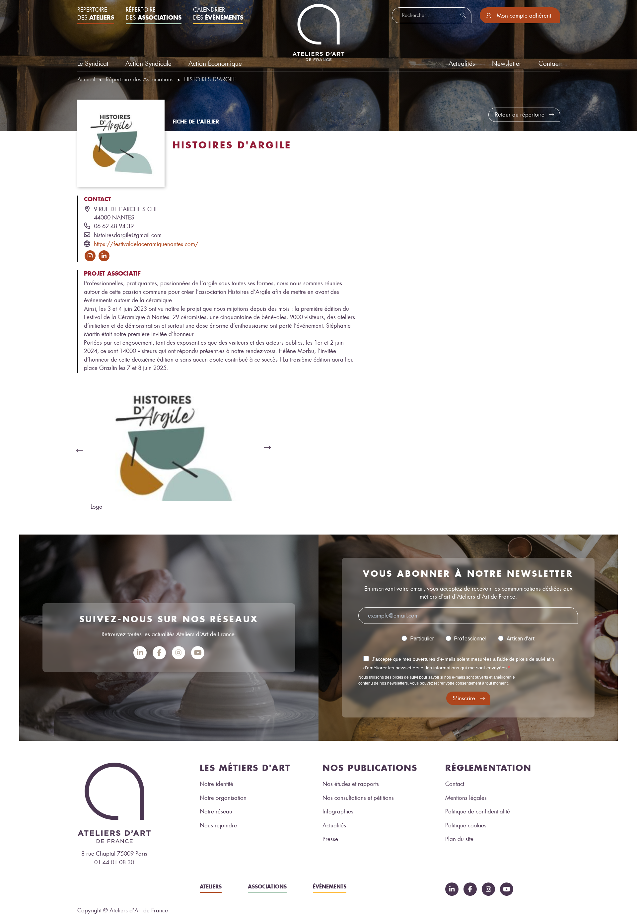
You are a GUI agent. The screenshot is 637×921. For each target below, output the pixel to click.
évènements (329, 886)
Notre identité (216, 784)
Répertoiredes (95, 13)
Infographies (337, 811)
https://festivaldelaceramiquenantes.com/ (146, 244)
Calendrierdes (218, 13)
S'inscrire (464, 698)
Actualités (334, 825)
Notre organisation (223, 797)
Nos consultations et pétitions (358, 797)
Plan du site (459, 839)
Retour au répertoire (519, 114)
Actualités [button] (462, 63)
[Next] (269, 447)
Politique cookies (465, 825)
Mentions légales (466, 797)
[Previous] (78, 450)
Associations (267, 886)
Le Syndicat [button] (92, 63)
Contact (549, 63)
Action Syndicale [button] (148, 63)
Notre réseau (216, 811)
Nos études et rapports (350, 784)
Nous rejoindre (218, 825)
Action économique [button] (215, 63)
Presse (330, 839)
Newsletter (506, 63)
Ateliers (211, 886)
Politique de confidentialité (477, 811)
